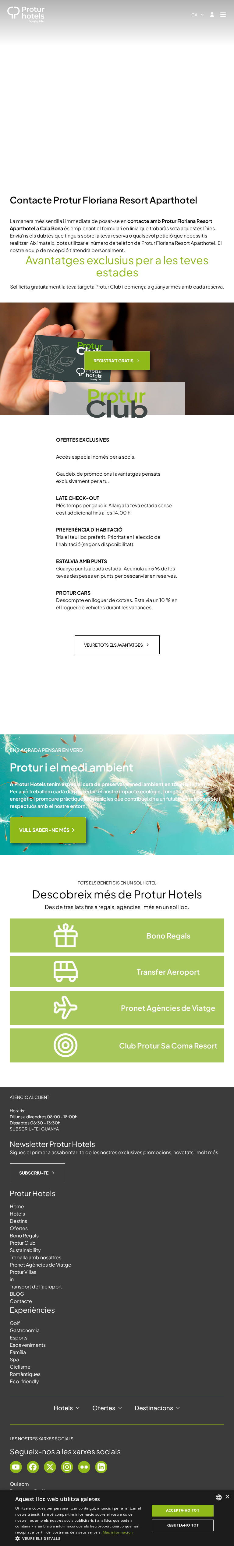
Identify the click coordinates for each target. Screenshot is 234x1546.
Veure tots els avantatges (113, 645)
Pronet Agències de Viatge (40, 1264)
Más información (118, 1532)
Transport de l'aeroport (36, 1286)
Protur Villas (23, 1272)
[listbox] (219, 1497)
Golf (15, 1323)
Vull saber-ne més (44, 830)
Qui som (19, 1484)
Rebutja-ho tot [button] (182, 1525)
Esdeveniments (28, 1345)
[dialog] (117, 1518)
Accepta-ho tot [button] (183, 1510)
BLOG (17, 1294)
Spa (14, 1359)
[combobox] (198, 14)
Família (18, 1352)
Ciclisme (20, 1366)
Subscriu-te (33, 1172)
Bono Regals (24, 1235)
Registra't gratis (113, 360)
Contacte (21, 1301)
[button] (80, 1538)
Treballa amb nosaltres (35, 1257)
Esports (18, 1337)
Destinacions (154, 1407)
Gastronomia (25, 1330)
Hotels (17, 1213)
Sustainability (25, 1250)
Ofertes (19, 1228)
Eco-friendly (24, 1381)
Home (17, 1206)
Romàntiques (25, 1374)
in (12, 1279)
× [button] (227, 1497)
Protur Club (23, 1243)
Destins (18, 1221)
